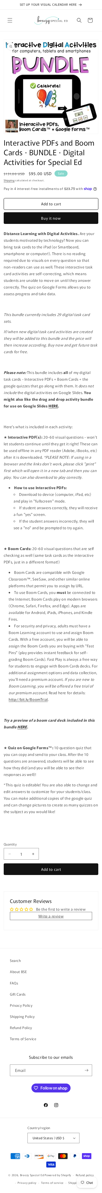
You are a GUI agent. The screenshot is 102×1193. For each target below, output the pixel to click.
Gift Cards (18, 994)
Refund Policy (21, 1027)
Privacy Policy (21, 1005)
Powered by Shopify (58, 1175)
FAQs (14, 983)
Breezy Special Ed (32, 1175)
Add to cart (51, 869)
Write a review (51, 916)
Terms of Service (23, 1038)
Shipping (9, 180)
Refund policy (85, 1175)
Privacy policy (27, 1183)
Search (15, 960)
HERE (53, 405)
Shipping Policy (22, 1016)
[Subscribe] (86, 1070)
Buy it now (51, 218)
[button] (9, 20)
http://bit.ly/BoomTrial (28, 699)
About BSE (18, 971)
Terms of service (52, 1183)
